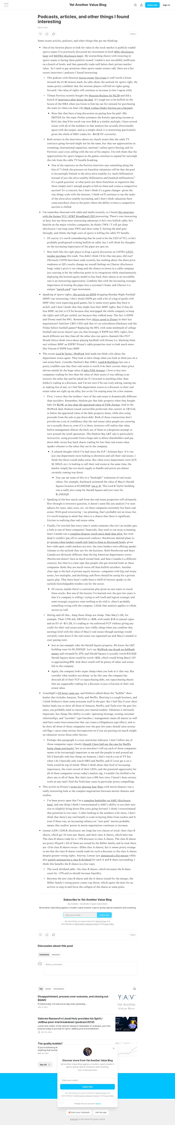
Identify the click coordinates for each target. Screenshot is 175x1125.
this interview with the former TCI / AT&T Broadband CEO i (88, 214)
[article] (87, 1003)
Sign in (166, 5)
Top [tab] (41, 989)
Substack (74, 1119)
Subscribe (152, 5)
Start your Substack (80, 1112)
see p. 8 (96, 486)
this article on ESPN (84, 295)
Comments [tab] (44, 954)
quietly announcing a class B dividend (69, 860)
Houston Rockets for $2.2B (104, 96)
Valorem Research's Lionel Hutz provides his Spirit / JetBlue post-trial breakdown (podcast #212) (70, 1020)
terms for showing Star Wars (86, 787)
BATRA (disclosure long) (68, 56)
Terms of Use (100, 1093)
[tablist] (49, 954)
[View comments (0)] (47, 34)
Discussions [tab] (59, 989)
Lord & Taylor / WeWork (70, 354)
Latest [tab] (48, 989)
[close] (114, 1048)
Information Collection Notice (87, 1096)
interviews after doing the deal (75, 100)
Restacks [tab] (56, 954)
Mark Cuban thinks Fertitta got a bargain (108, 108)
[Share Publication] (141, 5)
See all (43, 1064)
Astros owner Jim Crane (93, 78)
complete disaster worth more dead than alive (96, 534)
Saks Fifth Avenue (93, 370)
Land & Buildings (108, 362)
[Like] (40, 34)
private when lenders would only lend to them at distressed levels (88, 542)
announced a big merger (115, 856)
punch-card (63, 289)
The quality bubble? (50, 1043)
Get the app (101, 1112)
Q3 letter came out (68, 693)
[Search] (135, 5)
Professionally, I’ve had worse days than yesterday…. (62, 1003)
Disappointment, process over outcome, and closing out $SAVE (73, 998)
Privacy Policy (108, 1096)
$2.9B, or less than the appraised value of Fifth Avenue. (88, 405)
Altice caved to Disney (105, 319)
